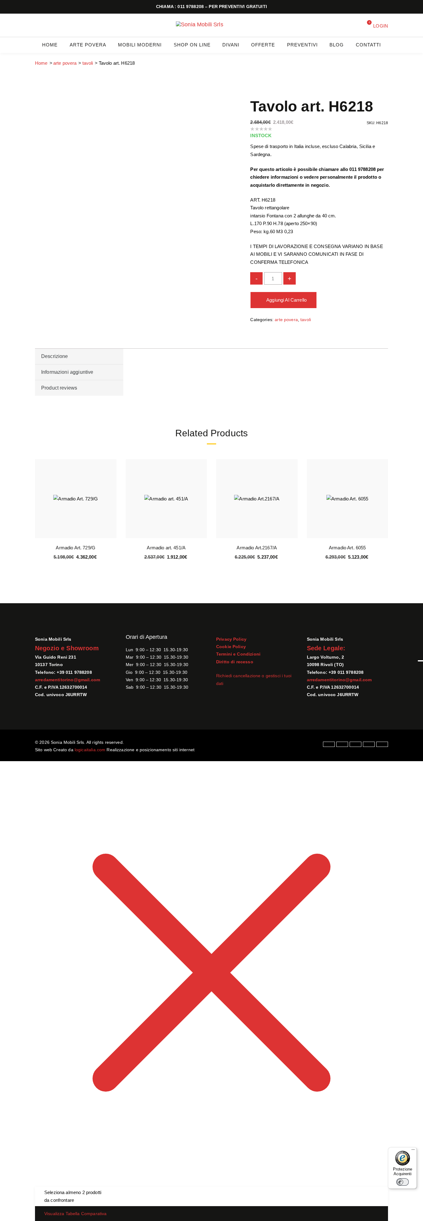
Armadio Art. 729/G (75, 547)
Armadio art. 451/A (166, 547)
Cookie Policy (231, 646)
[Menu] (413, 1151)
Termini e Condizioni (238, 654)
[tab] (79, 356)
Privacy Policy (231, 639)
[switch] (402, 1182)
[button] (111, 493)
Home (41, 63)
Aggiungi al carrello (286, 300)
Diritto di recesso (234, 661)
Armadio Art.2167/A (257, 547)
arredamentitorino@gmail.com (67, 679)
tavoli (87, 63)
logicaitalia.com (90, 749)
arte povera (65, 63)
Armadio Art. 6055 (347, 547)
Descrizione (54, 356)
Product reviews (59, 387)
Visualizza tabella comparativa (75, 1213)
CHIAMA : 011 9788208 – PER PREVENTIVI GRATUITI (211, 6)
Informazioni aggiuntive (67, 372)
